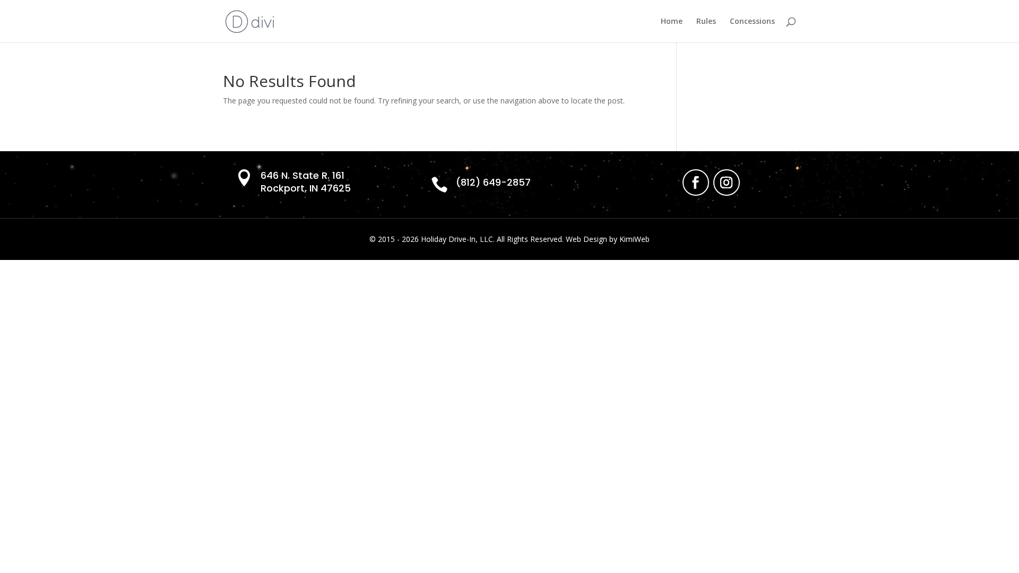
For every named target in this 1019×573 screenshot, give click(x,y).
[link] (249, 20)
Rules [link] (706, 22)
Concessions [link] (752, 22)
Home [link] (672, 22)
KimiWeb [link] (634, 239)
